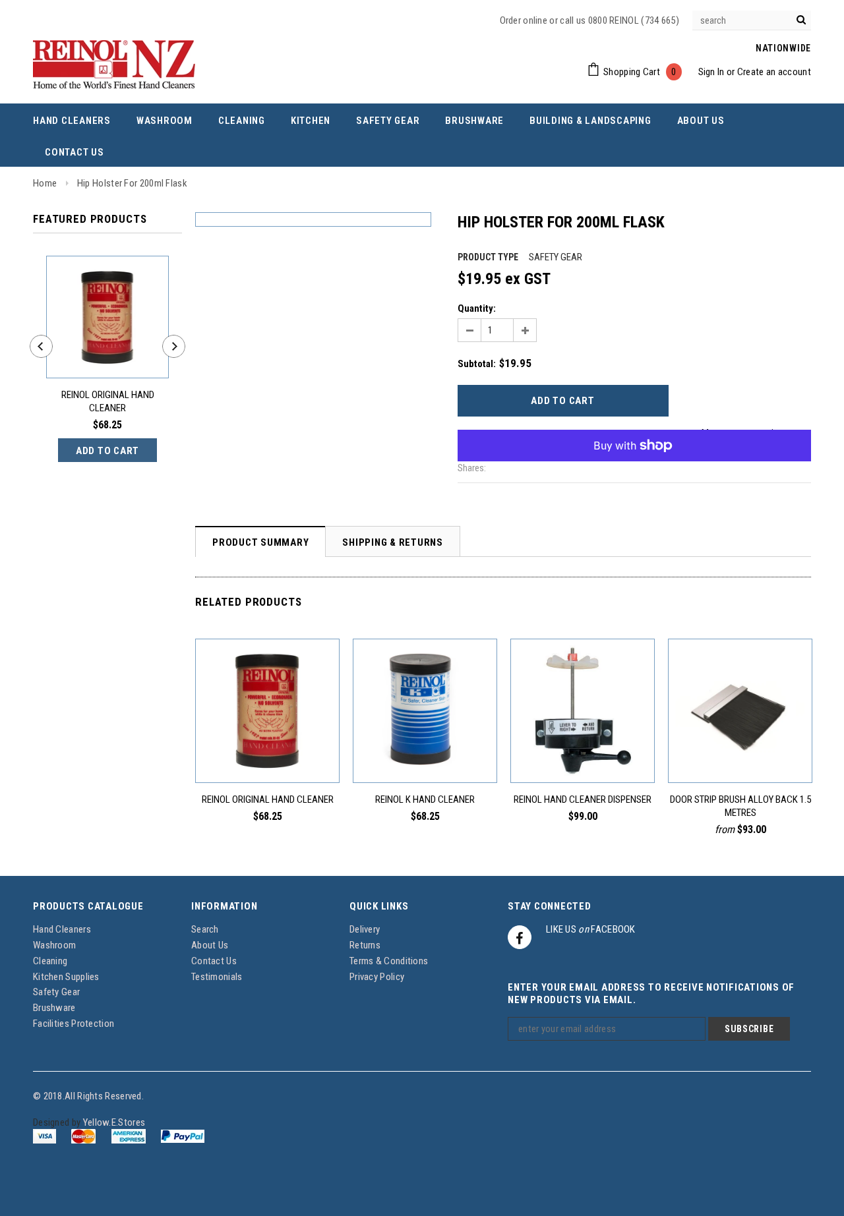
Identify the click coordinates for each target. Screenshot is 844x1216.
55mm (690, 753)
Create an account (774, 72)
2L (267, 753)
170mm (788, 753)
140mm (762, 753)
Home (45, 183)
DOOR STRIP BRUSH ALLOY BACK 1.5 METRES (740, 806)
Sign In (711, 72)
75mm (713, 753)
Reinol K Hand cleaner (425, 799)
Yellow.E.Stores (114, 1122)
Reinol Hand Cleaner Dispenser (582, 799)
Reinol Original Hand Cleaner (107, 401)
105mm (737, 753)
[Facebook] (519, 937)
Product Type (488, 257)
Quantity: (477, 308)
